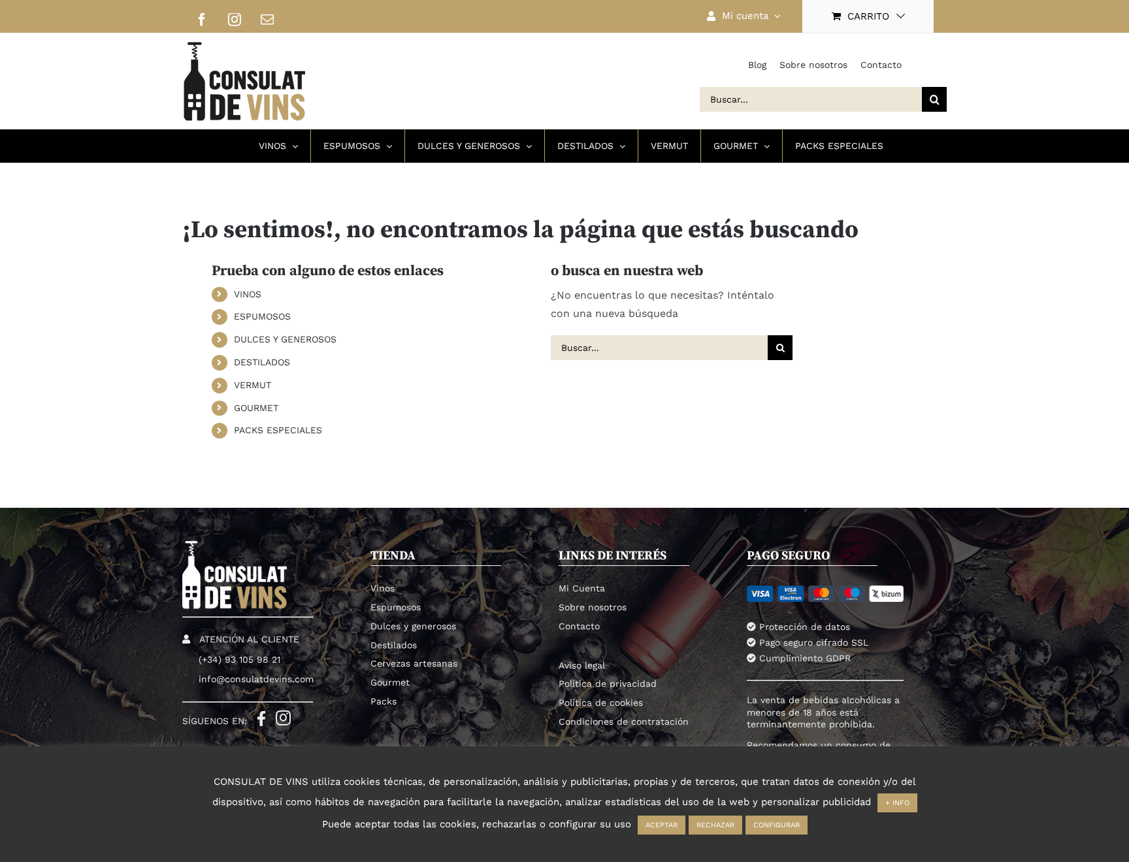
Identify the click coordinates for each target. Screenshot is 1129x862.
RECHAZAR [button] (715, 825)
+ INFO (897, 803)
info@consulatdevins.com (256, 679)
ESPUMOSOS (262, 316)
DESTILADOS (262, 362)
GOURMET (256, 408)
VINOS (247, 294)
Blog (757, 64)
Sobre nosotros (813, 64)
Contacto (881, 64)
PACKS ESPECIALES (278, 430)
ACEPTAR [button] (662, 825)
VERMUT (252, 385)
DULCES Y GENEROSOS (285, 339)
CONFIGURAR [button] (776, 825)
